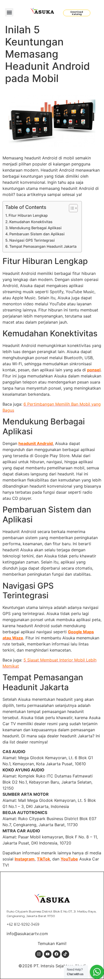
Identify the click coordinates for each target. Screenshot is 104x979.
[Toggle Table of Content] (70, 208)
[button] (9, 12)
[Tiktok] (65, 954)
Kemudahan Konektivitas (31, 222)
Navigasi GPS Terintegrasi (32, 240)
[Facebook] (56, 954)
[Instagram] (39, 954)
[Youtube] (47, 954)
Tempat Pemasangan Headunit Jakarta (42, 246)
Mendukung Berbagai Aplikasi (35, 228)
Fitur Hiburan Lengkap (28, 215)
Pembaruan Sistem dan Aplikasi (37, 234)
